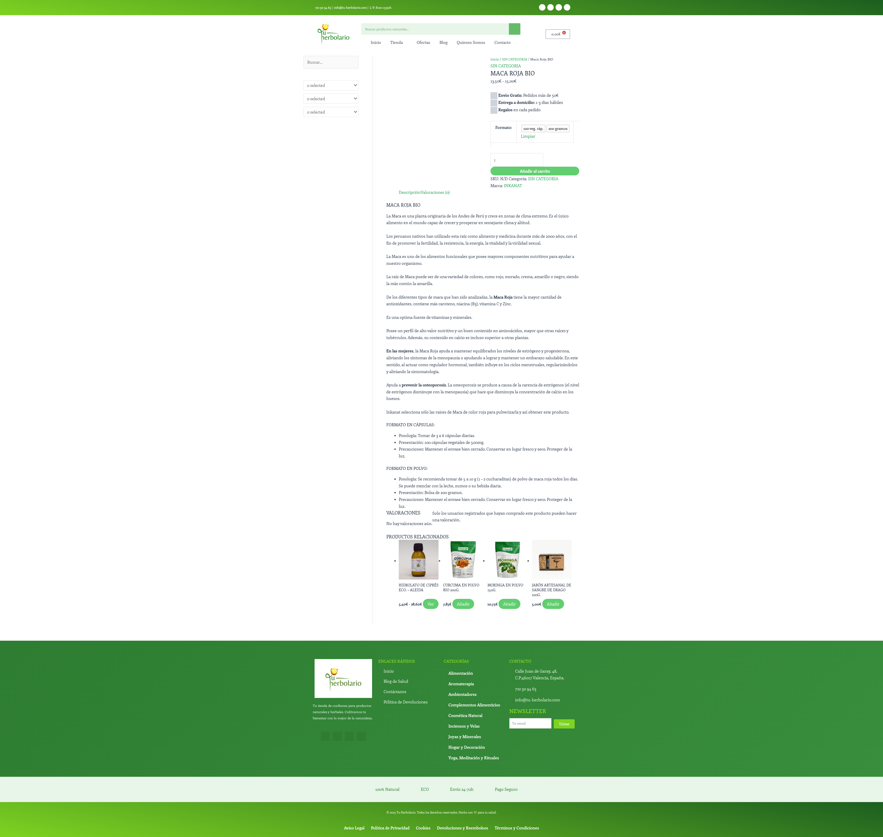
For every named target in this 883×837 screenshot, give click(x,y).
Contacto (502, 42)
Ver (408, 665)
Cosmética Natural (465, 774)
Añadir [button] (458, 665)
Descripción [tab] (397, 212)
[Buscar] (514, 29)
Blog (443, 42)
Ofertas (423, 42)
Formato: (499, 123)
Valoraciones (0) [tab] (427, 212)
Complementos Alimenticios (474, 763)
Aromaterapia (461, 742)
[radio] (524, 123)
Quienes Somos (471, 42)
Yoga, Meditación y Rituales (473, 816)
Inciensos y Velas (464, 785)
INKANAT (513, 187)
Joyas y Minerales (464, 795)
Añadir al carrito (535, 163)
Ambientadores (462, 753)
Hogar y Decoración (466, 806)
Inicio (376, 42)
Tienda (396, 42)
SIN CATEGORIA (514, 59)
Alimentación (460, 732)
